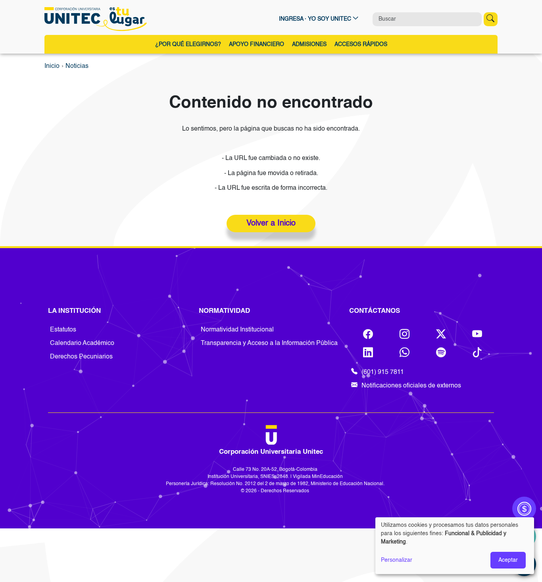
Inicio (52, 66)
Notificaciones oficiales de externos (411, 386)
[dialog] (454, 545)
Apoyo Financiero (256, 44)
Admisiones (309, 44)
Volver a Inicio (271, 223)
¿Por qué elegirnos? (188, 44)
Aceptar (508, 560)
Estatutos (63, 330)
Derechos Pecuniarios (81, 357)
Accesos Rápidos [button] (360, 44)
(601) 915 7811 (382, 372)
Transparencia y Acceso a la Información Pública (269, 343)
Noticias (76, 66)
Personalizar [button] (396, 560)
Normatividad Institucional (237, 330)
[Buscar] (491, 19)
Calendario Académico (82, 343)
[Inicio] (97, 19)
